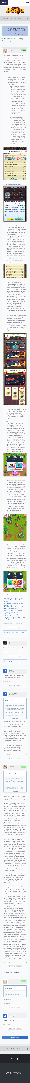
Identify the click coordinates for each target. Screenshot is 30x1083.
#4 (26, 754)
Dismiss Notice (27, 28)
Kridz (13, 632)
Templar (11, 661)
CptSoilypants (18, 632)
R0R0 (14, 972)
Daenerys (6, 661)
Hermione (11, 50)
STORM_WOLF (7, 972)
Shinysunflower (12, 1015)
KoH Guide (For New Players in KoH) (13, 600)
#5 (26, 962)
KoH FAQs (6, 619)
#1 (26, 623)
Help (12, 1058)
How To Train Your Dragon (11, 598)
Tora (9, 642)
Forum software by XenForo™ (15, 1072)
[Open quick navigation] (27, 18)
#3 (26, 681)
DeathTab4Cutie (8, 632)
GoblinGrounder (13, 693)
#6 (26, 1003)
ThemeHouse (20, 1074)
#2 (26, 652)
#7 (26, 1024)
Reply (19, 627)
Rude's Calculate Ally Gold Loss (12, 617)
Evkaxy (10, 670)
